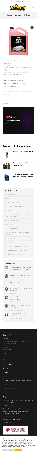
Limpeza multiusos (12, 228)
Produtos (5, 372)
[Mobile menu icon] (33, 7)
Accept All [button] (18, 450)
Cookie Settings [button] (7, 450)
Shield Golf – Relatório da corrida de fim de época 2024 (20, 306)
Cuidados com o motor (14, 202)
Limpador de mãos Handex (15, 206)
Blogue (5, 384)
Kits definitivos (11, 238)
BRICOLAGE (10, 198)
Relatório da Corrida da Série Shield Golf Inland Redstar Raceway (20, 315)
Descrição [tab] (6, 103)
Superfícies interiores (13, 220)
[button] (32, 27)
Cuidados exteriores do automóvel (16, 91)
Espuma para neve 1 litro (23, 151)
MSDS (4, 376)
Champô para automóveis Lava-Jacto (23, 164)
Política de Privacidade (9, 392)
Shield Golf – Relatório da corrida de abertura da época (20, 298)
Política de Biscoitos (9, 388)
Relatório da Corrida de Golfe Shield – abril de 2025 (20, 289)
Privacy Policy (20, 446)
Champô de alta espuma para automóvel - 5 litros (23, 175)
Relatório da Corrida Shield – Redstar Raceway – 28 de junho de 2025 (20, 268)
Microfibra (10, 224)
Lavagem (27, 91)
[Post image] (6, 267)
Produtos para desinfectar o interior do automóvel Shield (18, 215)
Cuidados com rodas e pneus (15, 254)
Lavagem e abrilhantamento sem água (18, 246)
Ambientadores (11, 194)
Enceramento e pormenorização (17, 250)
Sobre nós (6, 368)
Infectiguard (10, 210)
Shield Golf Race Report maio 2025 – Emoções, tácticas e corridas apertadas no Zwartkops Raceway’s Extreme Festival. (20, 279)
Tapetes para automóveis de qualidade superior (18, 233)
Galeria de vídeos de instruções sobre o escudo (17, 380)
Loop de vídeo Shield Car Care (12, 419)
